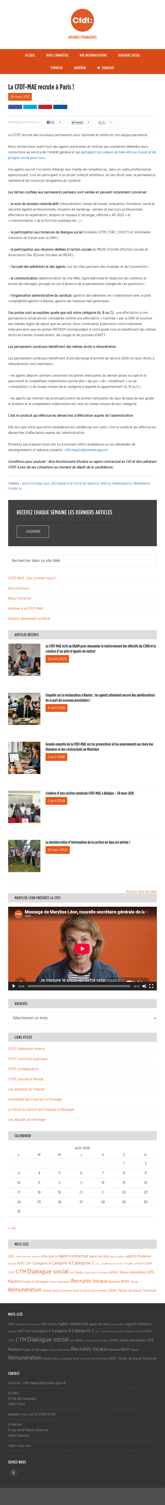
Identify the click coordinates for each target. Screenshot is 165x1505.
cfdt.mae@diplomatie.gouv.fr (86, 450)
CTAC (11, 1272)
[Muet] (144, 986)
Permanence (122, 483)
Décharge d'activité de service (75, 483)
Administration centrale (27, 1256)
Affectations (32, 483)
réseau (46, 1290)
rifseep (134, 1282)
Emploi (106, 483)
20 (81, 1192)
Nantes (14, 1281)
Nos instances (18, 588)
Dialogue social (48, 1272)
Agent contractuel (73, 1256)
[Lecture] (14, 986)
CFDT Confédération (23, 1069)
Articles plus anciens (141, 891)
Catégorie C (83, 1263)
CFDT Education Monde (25, 1079)
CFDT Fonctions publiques (28, 1059)
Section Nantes (99, 1290)
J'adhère (33, 531)
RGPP (125, 1281)
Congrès (128, 1263)
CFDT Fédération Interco (26, 1049)
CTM (21, 1272)
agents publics (117, 1256)
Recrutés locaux (89, 1281)
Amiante (12, 1264)
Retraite (114, 1281)
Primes (52, 1282)
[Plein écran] (151, 986)
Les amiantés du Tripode (26, 1089)
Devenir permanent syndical (29, 618)
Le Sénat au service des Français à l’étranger (41, 1109)
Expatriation (90, 1273)
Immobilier (137, 1272)
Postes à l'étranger (34, 1281)
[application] (82, 948)
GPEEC (114, 1272)
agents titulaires (138, 1256)
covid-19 (139, 1263)
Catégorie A (41, 1263)
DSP (72, 1273)
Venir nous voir (19, 1446)
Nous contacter (19, 598)
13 (81, 1182)
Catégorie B (61, 1263)
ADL (11, 1256)
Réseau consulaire (62, 1290)
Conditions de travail (112, 1264)
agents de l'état (99, 1256)
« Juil (12, 1228)
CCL (98, 1264)
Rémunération (24, 1290)
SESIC (112, 1290)
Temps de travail (130, 1290)
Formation (103, 1273)
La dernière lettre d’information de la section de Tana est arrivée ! (88, 842)
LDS (150, 1272)
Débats (79, 1272)
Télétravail (149, 1290)
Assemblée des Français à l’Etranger (35, 1099)
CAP (28, 1263)
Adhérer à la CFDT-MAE (25, 608)
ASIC (20, 1263)
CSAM (148, 1263)
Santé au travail (81, 1290)
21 (103, 1192)
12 (59, 1182)
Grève (124, 1272)
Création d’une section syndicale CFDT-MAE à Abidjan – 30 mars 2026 (90, 793)
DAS (46, 483)
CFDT (82, 20)
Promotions (63, 1282)
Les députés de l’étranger (27, 1119)
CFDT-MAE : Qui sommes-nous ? (32, 578)
